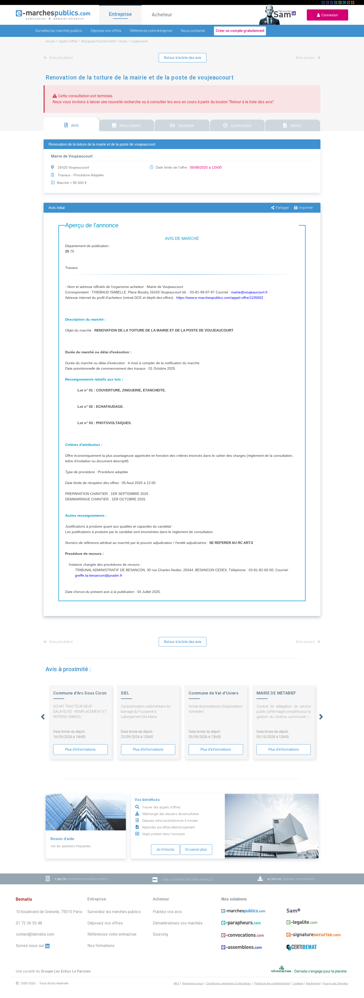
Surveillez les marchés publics (58, 31)
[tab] (71, 124)
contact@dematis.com (35, 934)
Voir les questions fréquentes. (71, 846)
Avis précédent (61, 58)
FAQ (176, 983)
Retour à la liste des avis (182, 58)
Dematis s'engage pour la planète (320, 971)
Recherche (313, 983)
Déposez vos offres (106, 31)
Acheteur (162, 15)
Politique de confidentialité (271, 983)
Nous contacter (193, 31)
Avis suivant (305, 58)
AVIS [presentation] (74, 126)
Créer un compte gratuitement (240, 31)
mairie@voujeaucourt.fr (249, 292)
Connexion (329, 15)
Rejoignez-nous (192, 983)
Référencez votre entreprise (151, 31)
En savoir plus (196, 849)
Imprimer (306, 208)
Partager (282, 208)
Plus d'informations (80, 749)
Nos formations (100, 945)
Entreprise (120, 14)
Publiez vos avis (167, 911)
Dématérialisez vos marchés (178, 923)
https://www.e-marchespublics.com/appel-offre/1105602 (219, 298)
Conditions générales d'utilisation (228, 983)
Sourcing (160, 934)
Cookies (297, 983)
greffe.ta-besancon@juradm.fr (98, 575)
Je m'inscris (165, 849)
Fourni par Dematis (335, 983)
